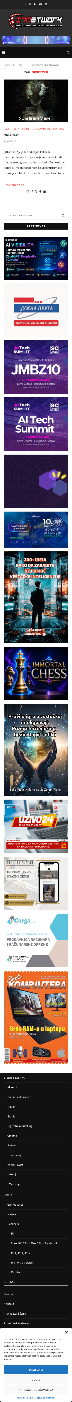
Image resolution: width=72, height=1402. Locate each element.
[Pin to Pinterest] (40, 191)
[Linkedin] (35, 4)
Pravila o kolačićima (25, 1397)
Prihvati (36, 1369)
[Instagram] (30, 4)
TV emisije (13, 1184)
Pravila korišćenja (15, 1313)
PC (13, 1233)
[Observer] (36, 101)
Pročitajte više (13, 185)
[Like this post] (27, 191)
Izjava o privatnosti (45, 1397)
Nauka (11, 1106)
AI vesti (12, 1087)
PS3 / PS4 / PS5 (20, 1253)
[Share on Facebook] (32, 191)
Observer (11, 135)
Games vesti (15, 1204)
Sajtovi (11, 1145)
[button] (66, 1332)
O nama (8, 1294)
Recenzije (13, 1224)
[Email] (46, 4)
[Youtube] (40, 4)
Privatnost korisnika (17, 1323)
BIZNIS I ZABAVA (14, 1077)
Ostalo (15, 1272)
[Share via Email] (44, 191)
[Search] (68, 52)
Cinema (12, 1135)
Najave (11, 1214)
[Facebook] (25, 4)
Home (7, 65)
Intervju (12, 1174)
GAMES (8, 1195)
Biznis (11, 1116)
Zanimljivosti (15, 1165)
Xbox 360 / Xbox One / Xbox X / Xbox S (34, 1243)
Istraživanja (14, 1155)
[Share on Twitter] (36, 191)
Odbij (36, 1379)
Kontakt (9, 1304)
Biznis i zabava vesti (19, 1097)
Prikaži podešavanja (36, 1390)
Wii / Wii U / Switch (22, 1262)
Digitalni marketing (19, 1126)
